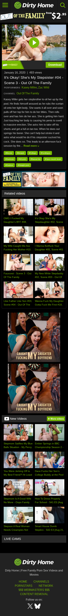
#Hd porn (22, 159)
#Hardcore (9, 159)
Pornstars (23, 585)
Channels (41, 581)
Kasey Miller (29, 87)
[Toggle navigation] (5, 5)
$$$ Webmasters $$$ (34, 589)
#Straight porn (23, 165)
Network (46, 585)
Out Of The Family (28, 93)
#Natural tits (35, 159)
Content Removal (34, 594)
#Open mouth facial (53, 159)
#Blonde (8, 153)
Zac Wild (43, 87)
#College (32, 153)
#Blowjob (20, 153)
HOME (23, 581)
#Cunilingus (45, 153)
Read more (30, 145)
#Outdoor (9, 165)
